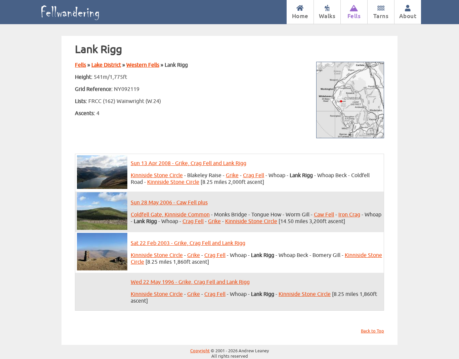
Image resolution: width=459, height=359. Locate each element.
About (408, 15)
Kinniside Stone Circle (157, 175)
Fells (354, 15)
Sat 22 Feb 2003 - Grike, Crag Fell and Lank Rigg (188, 243)
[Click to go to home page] (77, 12)
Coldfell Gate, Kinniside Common (170, 214)
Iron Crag (349, 214)
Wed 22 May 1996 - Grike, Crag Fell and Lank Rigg (190, 282)
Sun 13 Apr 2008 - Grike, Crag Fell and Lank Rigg (188, 163)
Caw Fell (324, 214)
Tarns (381, 15)
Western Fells (142, 65)
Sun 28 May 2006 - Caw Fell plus (169, 202)
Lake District (106, 65)
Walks (327, 15)
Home (300, 15)
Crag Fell (253, 175)
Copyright (200, 351)
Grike (232, 175)
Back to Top (372, 331)
